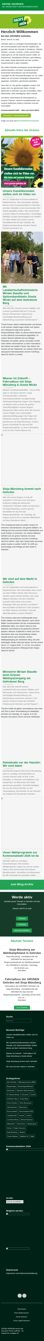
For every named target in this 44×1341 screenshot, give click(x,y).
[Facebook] (20, 1296)
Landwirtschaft (11, 1115)
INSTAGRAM (22, 121)
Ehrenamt (25, 1094)
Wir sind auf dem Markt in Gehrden (20, 1067)
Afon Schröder (11, 1082)
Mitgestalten (11, 1124)
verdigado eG (14, 1333)
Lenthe (28, 1115)
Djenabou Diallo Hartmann (25, 1090)
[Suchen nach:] (18, 1021)
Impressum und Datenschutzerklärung (21, 1273)
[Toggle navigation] (2, 12)
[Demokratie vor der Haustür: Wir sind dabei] (22, 733)
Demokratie (11, 1090)
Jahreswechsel (12, 1107)
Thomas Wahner (12, 1136)
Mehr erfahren (22, 970)
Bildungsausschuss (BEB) (27, 1082)
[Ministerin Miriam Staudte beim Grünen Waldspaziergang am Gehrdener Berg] (22, 642)
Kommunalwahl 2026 (26, 1111)
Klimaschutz (23, 1107)
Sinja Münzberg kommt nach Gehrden (21, 1061)
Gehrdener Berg (12, 1099)
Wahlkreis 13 (24, 1136)
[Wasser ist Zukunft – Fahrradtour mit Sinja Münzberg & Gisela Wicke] (22, 349)
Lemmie (21, 1115)
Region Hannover (19, 1128)
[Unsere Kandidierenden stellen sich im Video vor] (22, 162)
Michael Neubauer (27, 1119)
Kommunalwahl (12, 1111)
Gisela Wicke (24, 1099)
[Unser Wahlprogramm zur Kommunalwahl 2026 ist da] (22, 823)
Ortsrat (9, 1128)
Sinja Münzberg (12, 1132)
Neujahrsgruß (31, 1124)
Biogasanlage (11, 1086)
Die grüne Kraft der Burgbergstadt (20, 7)
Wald (32, 1136)
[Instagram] (24, 1296)
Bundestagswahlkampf (25, 1086)
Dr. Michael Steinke (13, 1094)
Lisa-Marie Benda (13, 1119)
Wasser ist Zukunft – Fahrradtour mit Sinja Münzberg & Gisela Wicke (20, 381)
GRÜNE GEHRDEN (13, 4)
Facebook (34, 121)
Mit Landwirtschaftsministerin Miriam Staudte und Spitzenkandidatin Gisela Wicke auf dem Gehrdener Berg (21, 1045)
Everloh (33, 1094)
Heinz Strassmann (26, 1103)
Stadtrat (22, 1132)
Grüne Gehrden (12, 1103)
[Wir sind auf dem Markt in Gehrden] (22, 550)
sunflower (17, 1331)
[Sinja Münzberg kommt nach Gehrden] (22, 460)
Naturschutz (21, 1124)
